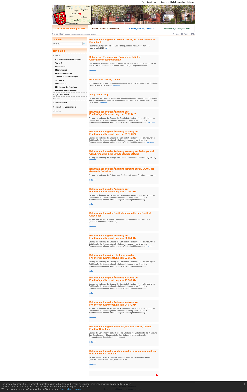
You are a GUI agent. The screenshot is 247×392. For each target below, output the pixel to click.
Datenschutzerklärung (71, 389)
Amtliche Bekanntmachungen (66, 77)
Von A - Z (58, 63)
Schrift (150, 2)
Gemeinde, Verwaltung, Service (70, 29)
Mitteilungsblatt (61, 70)
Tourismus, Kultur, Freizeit (177, 29)
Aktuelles (181, 2)
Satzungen (59, 80)
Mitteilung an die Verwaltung (66, 87)
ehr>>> (109, 48)
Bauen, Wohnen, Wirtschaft (105, 29)
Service (56, 98)
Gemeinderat (60, 66)
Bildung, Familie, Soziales (141, 29)
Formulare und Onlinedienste (66, 90)
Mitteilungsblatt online (63, 73)
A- (155, 2)
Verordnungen (60, 84)
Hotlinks (190, 2)
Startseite (165, 2)
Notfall (173, 2)
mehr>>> (92, 70)
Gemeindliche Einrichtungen (64, 107)
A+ (143, 2)
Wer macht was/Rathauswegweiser (69, 60)
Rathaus (56, 56)
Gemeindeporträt (60, 103)
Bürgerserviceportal (61, 94)
